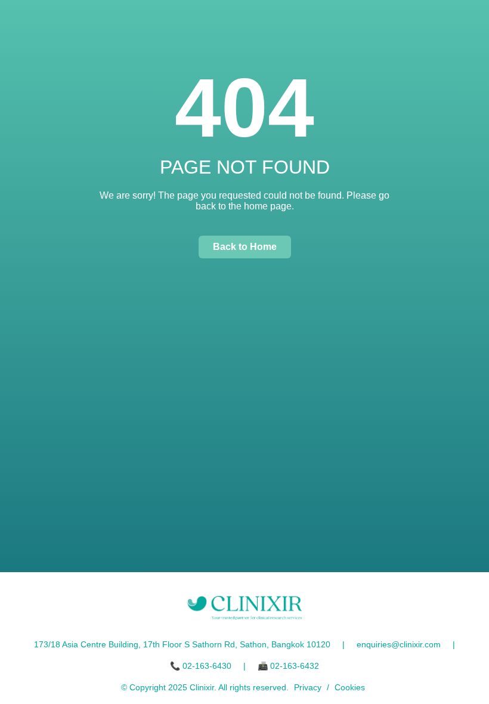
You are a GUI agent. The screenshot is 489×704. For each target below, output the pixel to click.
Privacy (307, 687)
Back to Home (245, 247)
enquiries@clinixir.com (399, 644)
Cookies (350, 687)
